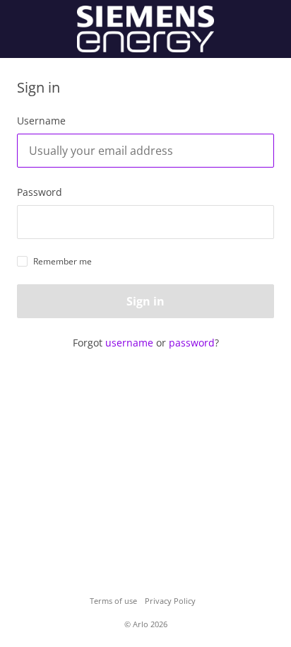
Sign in (145, 301)
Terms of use (113, 600)
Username (41, 120)
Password (39, 192)
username (129, 342)
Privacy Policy (170, 600)
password (192, 342)
